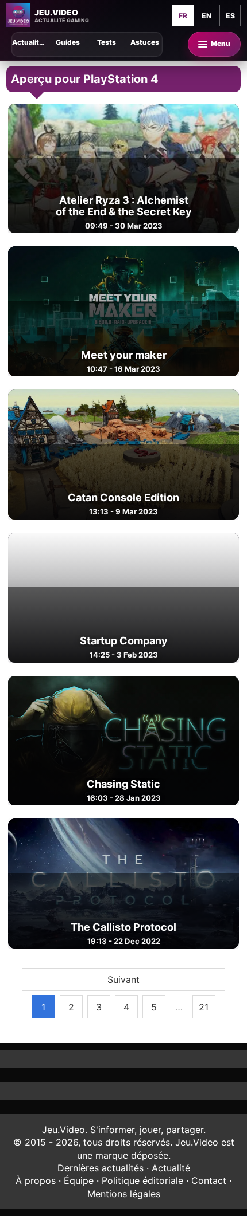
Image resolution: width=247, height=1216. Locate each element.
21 (204, 1007)
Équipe (79, 1180)
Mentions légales (123, 1193)
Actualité (171, 1168)
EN (206, 15)
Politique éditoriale (142, 1180)
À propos (36, 1180)
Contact (208, 1180)
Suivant (123, 979)
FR (183, 15)
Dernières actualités (100, 1168)
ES (230, 15)
